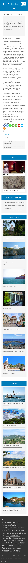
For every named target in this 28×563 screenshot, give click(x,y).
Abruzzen (3, 522)
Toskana (4, 546)
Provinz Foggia (18, 540)
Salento (12, 543)
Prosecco (13, 540)
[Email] (13, 125)
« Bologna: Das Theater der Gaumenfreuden (10, 142)
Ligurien (3, 538)
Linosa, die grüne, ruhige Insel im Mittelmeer (13, 351)
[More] (4, 128)
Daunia (18, 527)
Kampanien (10, 536)
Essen (11, 530)
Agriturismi (8, 522)
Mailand (16, 538)
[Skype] (22, 125)
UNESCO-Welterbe (11, 548)
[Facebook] (4, 125)
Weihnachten (11, 551)
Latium (17, 536)
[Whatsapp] (10, 125)
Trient (19, 545)
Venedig (18, 548)
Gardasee (9, 533)
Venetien (5, 551)
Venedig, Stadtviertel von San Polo (11, 329)
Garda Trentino (15, 533)
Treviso (15, 545)
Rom (7, 543)
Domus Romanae (7, 308)
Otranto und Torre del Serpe (9, 286)
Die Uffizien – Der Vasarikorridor (10, 190)
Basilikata (15, 527)
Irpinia (25, 533)
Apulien (14, 525)
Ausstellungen (6, 527)
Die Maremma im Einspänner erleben (14, 210)
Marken (19, 538)
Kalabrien (3, 535)
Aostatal (9, 525)
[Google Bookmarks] (19, 125)
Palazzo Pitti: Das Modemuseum (10, 174)
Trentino (11, 545)
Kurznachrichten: (9, 208)
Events (16, 530)
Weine (17, 550)
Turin (21, 545)
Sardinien (17, 543)
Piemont (8, 540)
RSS (25, 555)
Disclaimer (20, 555)
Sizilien (22, 543)
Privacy (15, 555)
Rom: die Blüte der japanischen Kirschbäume (13, 238)
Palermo (3, 540)
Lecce (21, 535)
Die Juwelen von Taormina (9, 373)
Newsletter (9, 555)
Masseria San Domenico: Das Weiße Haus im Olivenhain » (13, 147)
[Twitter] (7, 125)
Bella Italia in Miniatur (9, 425)
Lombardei (10, 538)
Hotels (20, 533)
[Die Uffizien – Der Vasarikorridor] (14, 182)
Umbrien (4, 548)
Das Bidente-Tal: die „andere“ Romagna (14, 467)
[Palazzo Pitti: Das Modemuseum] (14, 167)
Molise (23, 538)
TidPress (7, 134)
